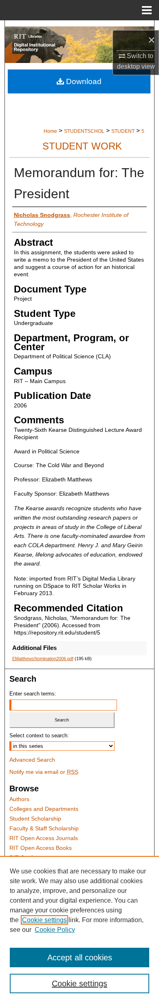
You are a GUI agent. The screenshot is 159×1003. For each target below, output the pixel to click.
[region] (79, 929)
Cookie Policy (55, 929)
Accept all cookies (79, 957)
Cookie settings (44, 919)
